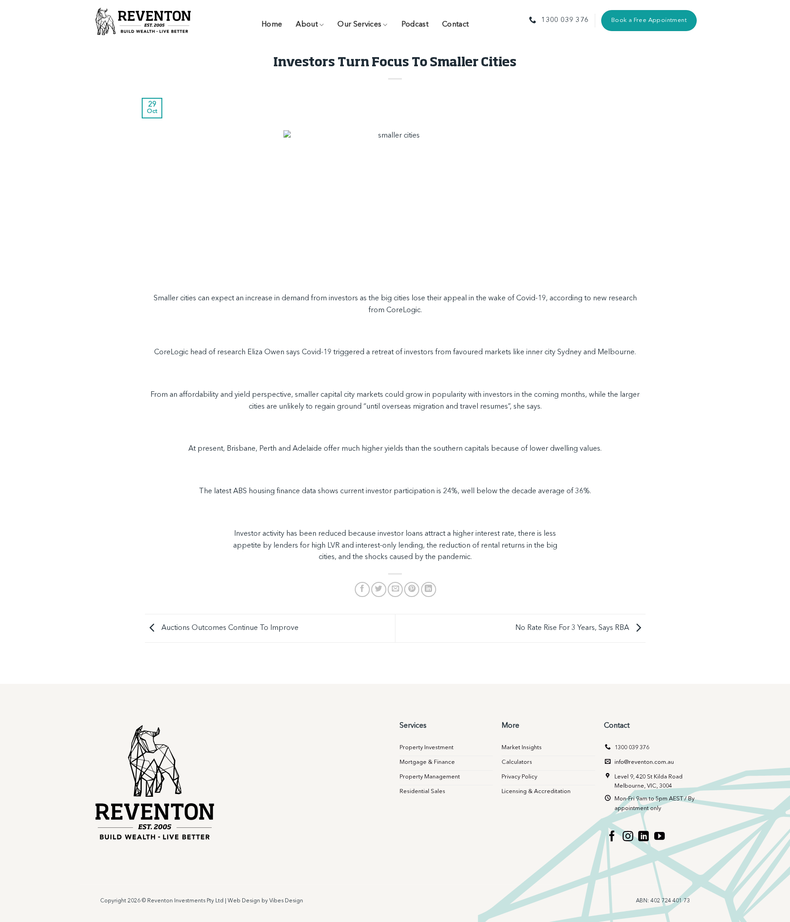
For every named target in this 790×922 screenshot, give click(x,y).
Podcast (414, 24)
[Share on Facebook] (362, 589)
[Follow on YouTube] (659, 837)
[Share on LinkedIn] (428, 589)
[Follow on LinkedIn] (643, 837)
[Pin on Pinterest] (411, 589)
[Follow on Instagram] (628, 837)
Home (272, 24)
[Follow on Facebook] (612, 837)
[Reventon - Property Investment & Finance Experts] (143, 20)
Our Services (359, 24)
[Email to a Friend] (395, 589)
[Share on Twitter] (378, 589)
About (307, 24)
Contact (455, 24)
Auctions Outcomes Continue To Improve (229, 628)
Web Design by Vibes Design (265, 901)
